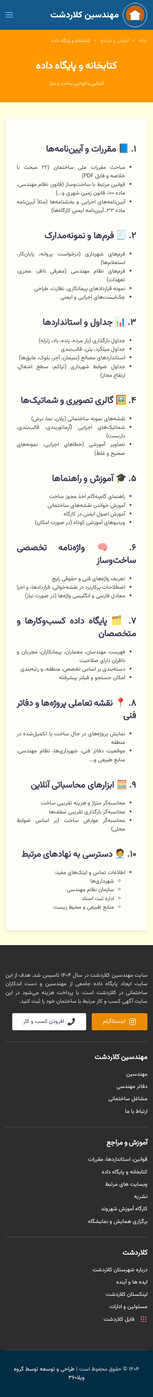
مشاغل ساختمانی (127, 1099)
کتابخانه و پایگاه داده (124, 1172)
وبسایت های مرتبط (126, 1184)
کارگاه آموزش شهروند (124, 1209)
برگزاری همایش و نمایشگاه (117, 1221)
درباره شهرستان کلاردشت (119, 1270)
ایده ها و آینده (131, 1282)
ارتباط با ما (136, 1111)
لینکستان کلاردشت (126, 1294)
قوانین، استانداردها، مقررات (117, 1159)
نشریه (140, 1196)
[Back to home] (96, 15)
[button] (9, 15)
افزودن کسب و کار (43, 1021)
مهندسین (136, 1074)
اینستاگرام (114, 1021)
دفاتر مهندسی (132, 1086)
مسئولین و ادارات (128, 1307)
